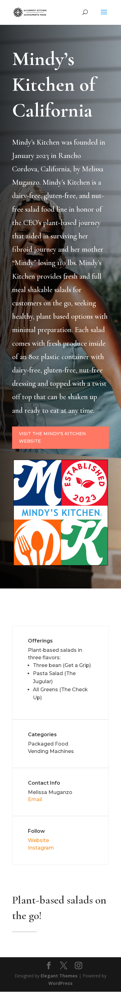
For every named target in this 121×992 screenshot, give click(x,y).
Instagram (41, 848)
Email (35, 799)
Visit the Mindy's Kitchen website (52, 437)
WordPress (60, 983)
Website (38, 840)
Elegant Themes (59, 976)
